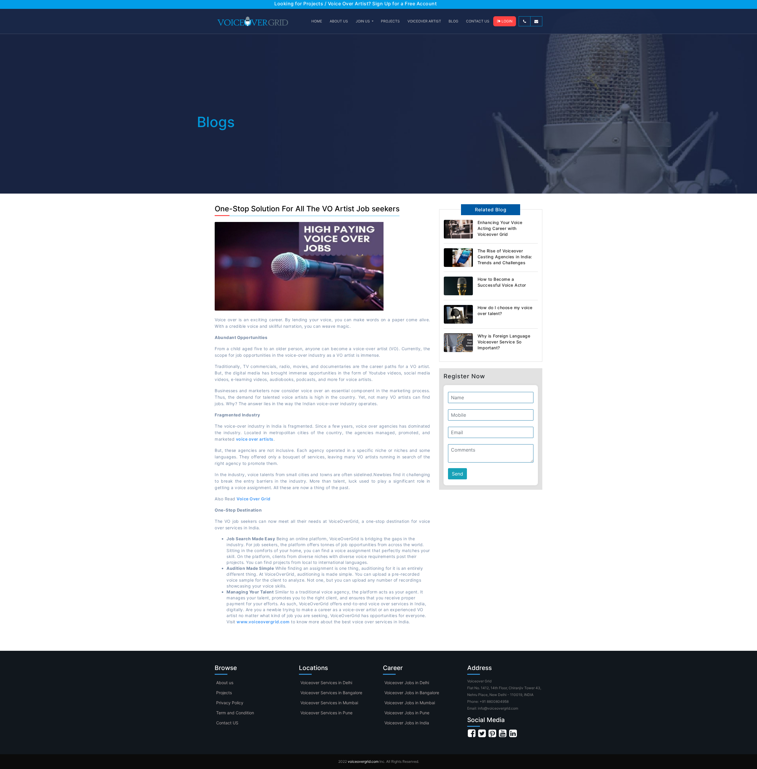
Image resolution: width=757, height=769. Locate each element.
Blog (453, 21)
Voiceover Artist (424, 21)
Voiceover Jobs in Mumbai (409, 702)
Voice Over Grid (254, 498)
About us (224, 682)
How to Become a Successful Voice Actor (502, 282)
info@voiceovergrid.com (498, 708)
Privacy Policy (229, 702)
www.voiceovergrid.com (263, 621)
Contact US (227, 722)
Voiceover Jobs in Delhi (406, 682)
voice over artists (255, 439)
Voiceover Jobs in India (406, 722)
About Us (339, 21)
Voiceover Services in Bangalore (331, 692)
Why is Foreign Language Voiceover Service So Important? (504, 341)
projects (390, 21)
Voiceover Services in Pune (326, 712)
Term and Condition (235, 712)
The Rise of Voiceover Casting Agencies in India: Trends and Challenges (505, 256)
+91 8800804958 (494, 701)
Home (316, 21)
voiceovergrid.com (363, 761)
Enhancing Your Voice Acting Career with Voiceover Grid (500, 228)
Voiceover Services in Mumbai (329, 702)
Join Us (363, 21)
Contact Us (477, 21)
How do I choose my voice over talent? (505, 310)
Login (506, 21)
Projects (224, 692)
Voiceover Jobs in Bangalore (411, 692)
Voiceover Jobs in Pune (406, 712)
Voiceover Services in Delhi (326, 682)
